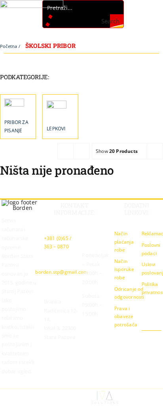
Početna (8, 46)
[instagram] (146, 338)
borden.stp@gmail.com (61, 272)
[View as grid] (65, 151)
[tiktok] (159, 338)
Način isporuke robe (124, 269)
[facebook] (133, 338)
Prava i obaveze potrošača (125, 316)
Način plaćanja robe (124, 241)
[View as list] (81, 151)
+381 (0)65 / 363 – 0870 (58, 242)
